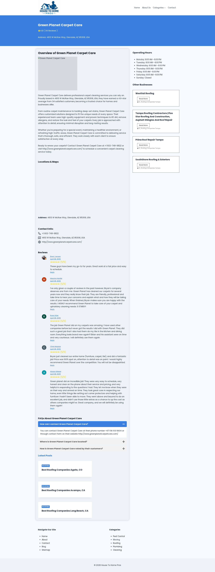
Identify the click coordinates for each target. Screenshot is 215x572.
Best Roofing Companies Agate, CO (62, 469)
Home (137, 7)
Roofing (45, 466)
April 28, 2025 (55, 259)
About (44, 539)
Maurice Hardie (56, 278)
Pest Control (119, 536)
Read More (144, 99)
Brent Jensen (55, 256)
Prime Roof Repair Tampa (149, 139)
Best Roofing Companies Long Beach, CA (65, 510)
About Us (146, 7)
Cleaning (117, 550)
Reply (52, 272)
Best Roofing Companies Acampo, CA (63, 490)
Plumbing (117, 546)
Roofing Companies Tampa (150, 102)
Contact (172, 7)
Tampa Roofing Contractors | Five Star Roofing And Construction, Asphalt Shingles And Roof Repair (154, 116)
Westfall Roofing (144, 93)
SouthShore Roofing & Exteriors (152, 159)
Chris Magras (55, 346)
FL (139, 102)
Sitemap (46, 550)
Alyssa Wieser (55, 371)
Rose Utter (54, 315)
